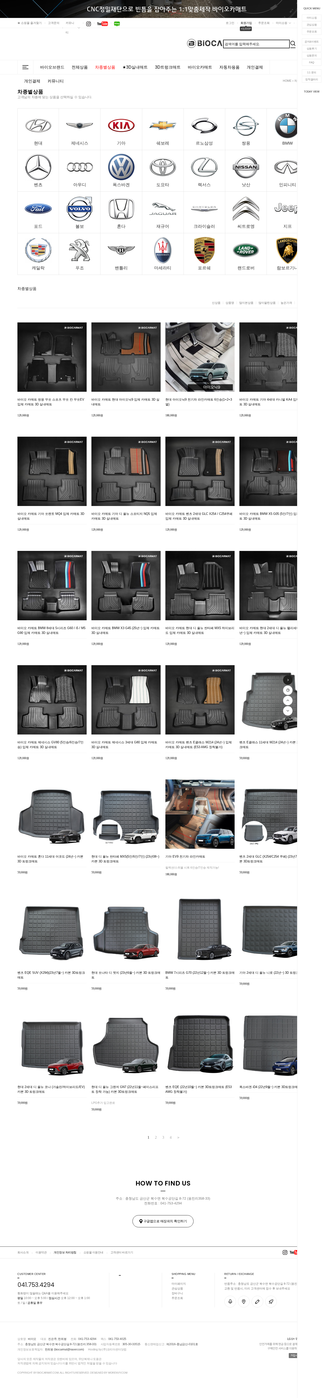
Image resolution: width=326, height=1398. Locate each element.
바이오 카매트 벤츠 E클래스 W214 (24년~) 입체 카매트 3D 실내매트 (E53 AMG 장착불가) (198, 744)
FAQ (311, 62)
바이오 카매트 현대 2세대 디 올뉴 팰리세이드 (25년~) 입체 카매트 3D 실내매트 (273, 630)
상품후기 (312, 48)
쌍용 (246, 143)
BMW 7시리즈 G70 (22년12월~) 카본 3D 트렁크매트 (200, 975)
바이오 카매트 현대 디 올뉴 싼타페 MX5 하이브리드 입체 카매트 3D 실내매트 (199, 630)
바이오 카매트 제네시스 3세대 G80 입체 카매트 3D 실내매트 (124, 744)
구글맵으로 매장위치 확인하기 (165, 1221)
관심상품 (312, 24)
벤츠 (38, 184)
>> (178, 1137)
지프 (287, 226)
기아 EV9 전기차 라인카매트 (185, 856)
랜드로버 (246, 268)
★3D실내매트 (135, 67)
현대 (38, 143)
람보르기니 (287, 268)
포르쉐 (204, 268)
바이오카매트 (200, 67)
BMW (287, 143)
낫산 (246, 184)
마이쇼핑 (312, 17)
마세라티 (162, 268)
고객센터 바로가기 (121, 1252)
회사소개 (22, 1252)
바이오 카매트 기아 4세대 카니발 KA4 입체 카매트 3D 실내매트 (272, 402)
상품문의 (312, 55)
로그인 (230, 23)
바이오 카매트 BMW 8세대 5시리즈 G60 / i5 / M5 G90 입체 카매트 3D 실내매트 (51, 630)
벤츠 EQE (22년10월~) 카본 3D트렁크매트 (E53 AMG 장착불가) (198, 1089)
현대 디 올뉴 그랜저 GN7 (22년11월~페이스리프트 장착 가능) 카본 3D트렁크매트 (124, 1089)
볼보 (79, 226)
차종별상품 (105, 67)
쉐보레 (162, 143)
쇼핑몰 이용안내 (93, 1252)
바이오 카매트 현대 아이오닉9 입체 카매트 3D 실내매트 (125, 402)
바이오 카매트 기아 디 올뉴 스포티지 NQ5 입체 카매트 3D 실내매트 (124, 516)
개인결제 (255, 67)
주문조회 (312, 31)
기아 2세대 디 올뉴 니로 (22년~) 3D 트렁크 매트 (272, 972)
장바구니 (177, 1293)
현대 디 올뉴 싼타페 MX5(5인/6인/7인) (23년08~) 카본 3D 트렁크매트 (125, 859)
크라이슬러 (204, 226)
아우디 (79, 184)
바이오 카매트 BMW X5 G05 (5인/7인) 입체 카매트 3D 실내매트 (273, 516)
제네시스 (79, 143)
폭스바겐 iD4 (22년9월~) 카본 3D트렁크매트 (270, 1087)
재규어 (162, 226)
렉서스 (204, 184)
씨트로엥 (246, 226)
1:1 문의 (311, 72)
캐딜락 (38, 268)
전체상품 (80, 67)
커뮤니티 (70, 27)
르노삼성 (204, 143)
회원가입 (246, 23)
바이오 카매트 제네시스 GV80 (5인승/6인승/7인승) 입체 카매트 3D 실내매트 (50, 744)
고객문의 (53, 23)
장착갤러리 (311, 79)
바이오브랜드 (52, 67)
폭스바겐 (121, 184)
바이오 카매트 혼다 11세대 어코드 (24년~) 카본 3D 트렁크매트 (50, 859)
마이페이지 (179, 1283)
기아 (121, 143)
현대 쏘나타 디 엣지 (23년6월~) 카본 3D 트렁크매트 (125, 975)
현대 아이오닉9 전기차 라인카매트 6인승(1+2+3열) (198, 402)
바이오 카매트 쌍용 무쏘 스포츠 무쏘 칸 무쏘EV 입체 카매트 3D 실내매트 (50, 402)
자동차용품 (229, 67)
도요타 (162, 184)
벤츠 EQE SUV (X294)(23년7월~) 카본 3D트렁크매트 (51, 975)
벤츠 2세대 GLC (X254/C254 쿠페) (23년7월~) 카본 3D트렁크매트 (273, 859)
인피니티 (287, 184)
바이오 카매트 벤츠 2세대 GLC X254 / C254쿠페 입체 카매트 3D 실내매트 (198, 516)
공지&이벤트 (312, 41)
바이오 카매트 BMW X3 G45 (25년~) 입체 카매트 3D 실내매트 (125, 630)
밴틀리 (121, 268)
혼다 (121, 226)
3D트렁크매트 (168, 67)
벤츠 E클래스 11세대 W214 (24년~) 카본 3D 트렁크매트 (273, 744)
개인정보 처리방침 (65, 1252)
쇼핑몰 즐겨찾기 (29, 23)
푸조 (79, 268)
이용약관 (41, 1252)
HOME (287, 80)
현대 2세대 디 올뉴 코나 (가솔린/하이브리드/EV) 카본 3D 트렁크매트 (51, 1089)
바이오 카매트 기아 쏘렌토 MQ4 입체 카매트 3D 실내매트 (50, 516)
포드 (38, 226)
